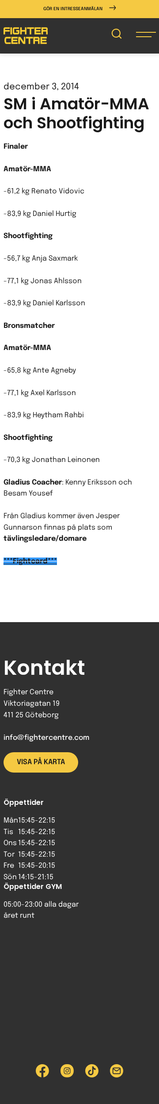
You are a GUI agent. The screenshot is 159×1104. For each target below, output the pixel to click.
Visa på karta (41, 762)
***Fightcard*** (30, 561)
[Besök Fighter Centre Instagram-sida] (67, 1070)
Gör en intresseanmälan (72, 9)
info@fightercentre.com (46, 738)
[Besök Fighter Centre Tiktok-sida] (91, 1070)
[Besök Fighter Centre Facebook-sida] (42, 1070)
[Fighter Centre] (26, 35)
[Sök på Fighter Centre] (116, 35)
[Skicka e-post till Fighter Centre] (116, 1070)
